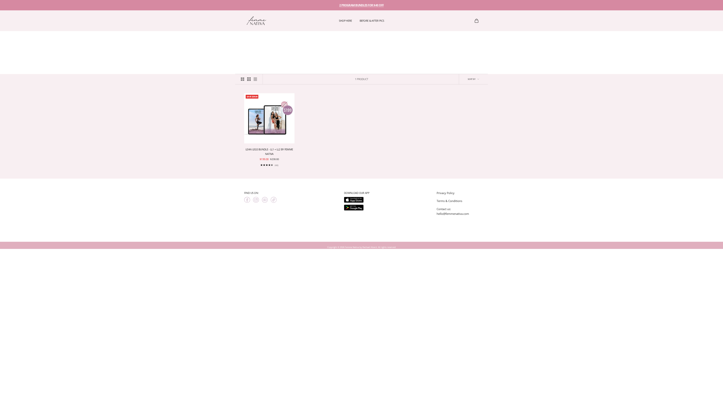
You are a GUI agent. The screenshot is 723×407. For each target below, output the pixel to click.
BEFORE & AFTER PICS (372, 20)
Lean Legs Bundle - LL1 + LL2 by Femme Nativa (269, 152)
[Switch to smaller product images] (249, 79)
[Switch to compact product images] (255, 79)
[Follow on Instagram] (256, 200)
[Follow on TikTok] (274, 200)
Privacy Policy (446, 193)
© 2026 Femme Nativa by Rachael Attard (357, 247)
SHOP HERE (345, 20)
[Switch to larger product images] (242, 79)
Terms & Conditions (449, 201)
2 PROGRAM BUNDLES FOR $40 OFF (361, 5)
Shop (20, 36)
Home (11, 36)
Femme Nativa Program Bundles (42, 36)
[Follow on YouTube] (265, 200)
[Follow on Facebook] (247, 200)
